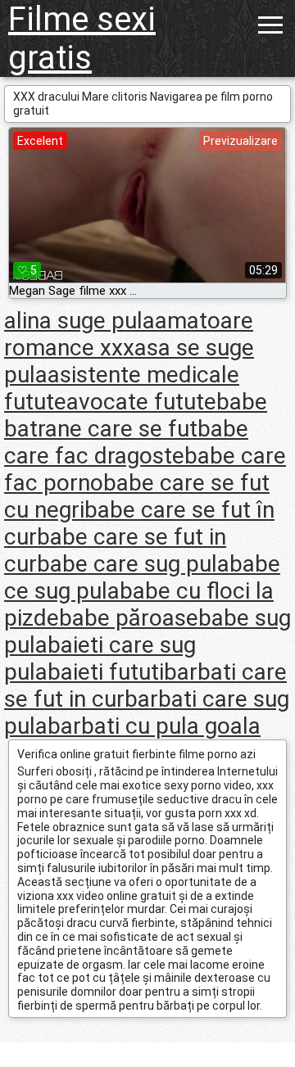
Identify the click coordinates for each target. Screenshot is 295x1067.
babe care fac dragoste (126, 442)
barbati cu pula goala (154, 725)
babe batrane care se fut (135, 415)
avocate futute (141, 401)
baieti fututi (106, 671)
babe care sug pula (133, 563)
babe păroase (128, 617)
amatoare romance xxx (128, 334)
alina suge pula (79, 320)
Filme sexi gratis (82, 38)
